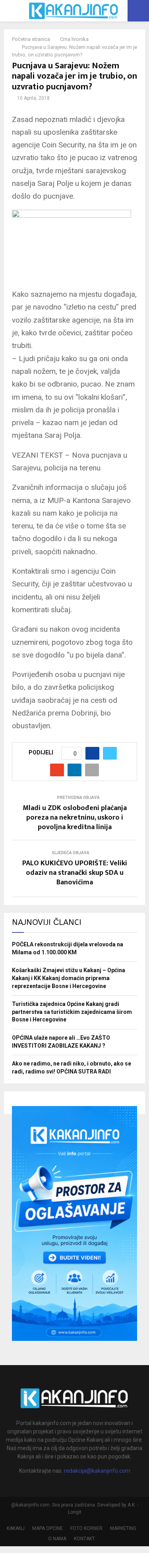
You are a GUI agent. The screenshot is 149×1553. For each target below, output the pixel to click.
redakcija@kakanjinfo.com (97, 1471)
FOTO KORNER (86, 1528)
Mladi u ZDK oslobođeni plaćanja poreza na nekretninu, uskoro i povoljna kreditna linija (75, 817)
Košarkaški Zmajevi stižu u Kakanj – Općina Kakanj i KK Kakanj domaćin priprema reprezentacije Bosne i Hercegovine (68, 978)
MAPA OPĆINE (47, 1528)
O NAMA (57, 1538)
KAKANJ (16, 1528)
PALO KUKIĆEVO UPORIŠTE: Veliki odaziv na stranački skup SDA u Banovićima (74, 872)
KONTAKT (84, 1538)
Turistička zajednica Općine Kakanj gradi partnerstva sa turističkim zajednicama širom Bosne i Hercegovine (72, 1012)
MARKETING (123, 1528)
